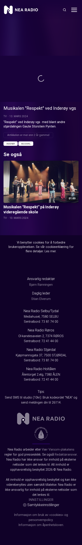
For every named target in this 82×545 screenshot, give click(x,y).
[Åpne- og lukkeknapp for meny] (74, 9)
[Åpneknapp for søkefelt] (64, 9)
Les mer (50, 251)
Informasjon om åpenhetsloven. (41, 525)
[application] (41, 79)
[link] (20, 10)
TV (5, 116)
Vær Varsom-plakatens (58, 449)
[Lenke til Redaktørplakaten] (41, 433)
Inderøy (10, 144)
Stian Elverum (41, 299)
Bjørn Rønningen (41, 285)
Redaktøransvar (66, 454)
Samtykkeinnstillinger (43, 505)
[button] (41, 78)
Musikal (26, 144)
